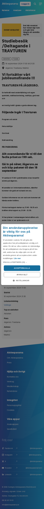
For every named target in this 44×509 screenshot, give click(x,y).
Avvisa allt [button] (22, 275)
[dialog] (22, 254)
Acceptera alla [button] (22, 268)
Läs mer (17, 258)
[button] (22, 262)
